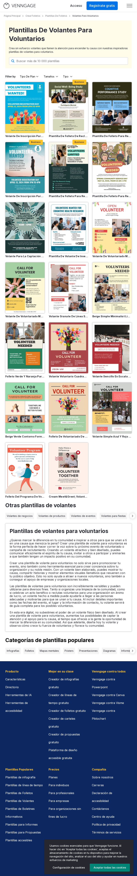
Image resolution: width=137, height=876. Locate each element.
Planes (53, 777)
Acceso (76, 6)
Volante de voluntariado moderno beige (112, 256)
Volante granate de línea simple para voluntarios (68, 316)
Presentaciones (88, 650)
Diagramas (109, 650)
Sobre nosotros (102, 777)
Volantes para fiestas (113, 515)
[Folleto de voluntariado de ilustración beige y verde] (68, 408)
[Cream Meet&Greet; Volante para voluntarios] (68, 468)
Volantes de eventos (83, 515)
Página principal (12, 15)
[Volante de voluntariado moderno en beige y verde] (25, 287)
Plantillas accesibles (18, 840)
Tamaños (49, 76)
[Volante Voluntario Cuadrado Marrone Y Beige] (68, 347)
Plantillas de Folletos (19, 793)
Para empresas (59, 801)
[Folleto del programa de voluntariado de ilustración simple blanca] (25, 468)
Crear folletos (33, 15)
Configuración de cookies (69, 867)
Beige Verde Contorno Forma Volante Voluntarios (25, 436)
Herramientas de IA (18, 695)
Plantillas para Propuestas (23, 832)
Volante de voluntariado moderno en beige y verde (25, 316)
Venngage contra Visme (108, 703)
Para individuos (59, 785)
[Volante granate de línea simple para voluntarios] (68, 287)
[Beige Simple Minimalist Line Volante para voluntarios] (112, 287)
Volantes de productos (51, 515)
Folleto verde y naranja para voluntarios (25, 376)
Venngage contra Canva (108, 695)
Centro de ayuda (103, 816)
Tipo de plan (27, 76)
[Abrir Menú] (129, 6)
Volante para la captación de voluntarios (25, 256)
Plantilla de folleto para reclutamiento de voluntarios (112, 196)
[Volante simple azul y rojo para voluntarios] (112, 408)
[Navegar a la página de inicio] (20, 6)
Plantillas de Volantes (19, 801)
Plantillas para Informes (21, 824)
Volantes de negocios (20, 515)
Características (15, 679)
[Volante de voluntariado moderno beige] (112, 227)
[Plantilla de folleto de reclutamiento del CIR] (68, 107)
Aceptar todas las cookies (110, 867)
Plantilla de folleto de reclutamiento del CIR (68, 136)
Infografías (13, 650)
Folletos (29, 650)
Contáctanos (100, 809)
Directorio (12, 687)
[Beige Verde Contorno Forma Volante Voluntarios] (25, 408)
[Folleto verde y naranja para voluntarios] (25, 347)
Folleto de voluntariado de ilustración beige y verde (68, 436)
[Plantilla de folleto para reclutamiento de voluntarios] (112, 167)
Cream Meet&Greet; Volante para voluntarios (68, 496)
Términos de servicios (106, 832)
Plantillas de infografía (20, 777)
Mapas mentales (49, 650)
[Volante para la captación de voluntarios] (25, 227)
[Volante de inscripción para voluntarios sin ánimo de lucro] (25, 107)
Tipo (65, 76)
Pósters (69, 650)
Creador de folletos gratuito (67, 711)
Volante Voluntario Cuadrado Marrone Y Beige (68, 376)
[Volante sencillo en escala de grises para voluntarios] (112, 347)
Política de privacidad (106, 824)
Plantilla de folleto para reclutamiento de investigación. (112, 136)
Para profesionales (61, 793)
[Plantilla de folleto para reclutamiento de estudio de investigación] (68, 167)
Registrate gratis (102, 6)
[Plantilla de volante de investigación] (68, 227)
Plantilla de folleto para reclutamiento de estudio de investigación (68, 196)
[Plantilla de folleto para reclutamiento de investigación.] (112, 107)
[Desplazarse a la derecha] (132, 516)
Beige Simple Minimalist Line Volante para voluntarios (112, 316)
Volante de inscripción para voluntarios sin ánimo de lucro (25, 136)
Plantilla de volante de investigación (68, 256)
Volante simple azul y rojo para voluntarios (112, 436)
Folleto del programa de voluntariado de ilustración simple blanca (25, 496)
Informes (126, 650)
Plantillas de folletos (56, 15)
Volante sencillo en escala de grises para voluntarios (112, 376)
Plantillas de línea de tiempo (24, 785)
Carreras (98, 785)
